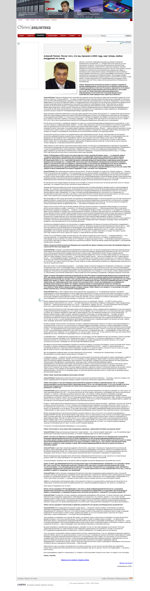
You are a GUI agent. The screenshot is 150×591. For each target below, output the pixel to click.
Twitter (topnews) (45, 19)
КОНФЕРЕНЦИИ (52, 35)
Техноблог (21, 578)
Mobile (27, 19)
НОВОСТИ (30, 35)
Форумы (27, 578)
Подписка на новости (121, 578)
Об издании (30, 585)
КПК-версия (110, 578)
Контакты (50, 585)
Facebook (54, 19)
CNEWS (21, 35)
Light (37, 19)
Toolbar (104, 578)
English (20, 19)
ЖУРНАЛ (63, 35)
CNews (96, 583)
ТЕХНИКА (72, 35)
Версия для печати (126, 563)
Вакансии (44, 585)
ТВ (79, 35)
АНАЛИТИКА (40, 35)
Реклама (37, 585)
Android (33, 19)
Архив (35, 578)
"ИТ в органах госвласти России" (117, 41)
